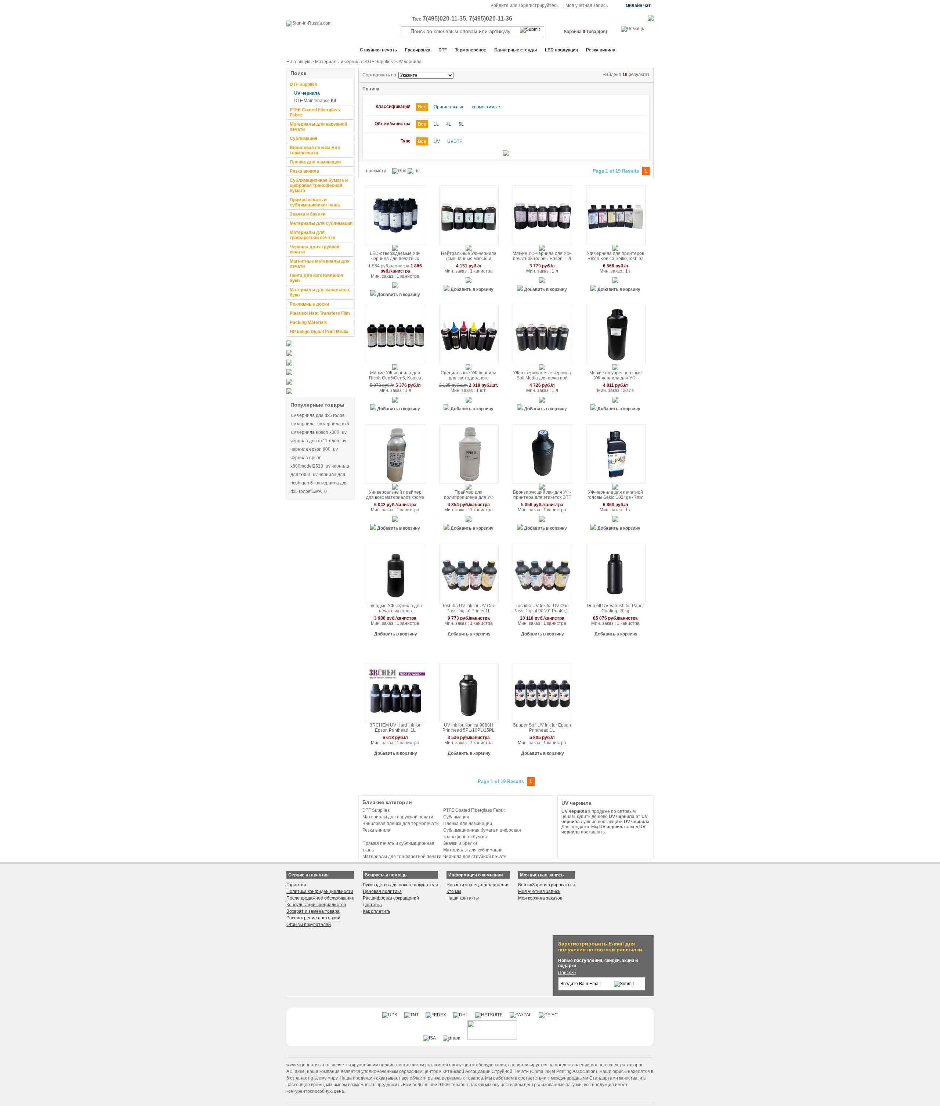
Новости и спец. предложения (478, 884)
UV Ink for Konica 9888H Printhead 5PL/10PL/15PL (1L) (468, 728)
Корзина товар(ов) (585, 31)
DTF (442, 50)
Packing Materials (308, 322)
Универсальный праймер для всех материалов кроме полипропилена (395, 495)
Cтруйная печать (378, 50)
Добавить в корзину (398, 294)
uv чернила (303, 423)
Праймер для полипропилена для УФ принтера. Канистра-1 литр (468, 495)
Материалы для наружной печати (318, 127)
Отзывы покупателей (308, 924)
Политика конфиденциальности (319, 891)
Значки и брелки (307, 214)
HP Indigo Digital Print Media (319, 331)
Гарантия (296, 884)
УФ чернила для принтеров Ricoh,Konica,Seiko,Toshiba (615, 256)
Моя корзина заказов (540, 898)
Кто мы (453, 891)
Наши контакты (462, 898)
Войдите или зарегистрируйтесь (524, 5)
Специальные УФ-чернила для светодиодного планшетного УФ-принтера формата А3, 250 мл (468, 375)
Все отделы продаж (316, 50)
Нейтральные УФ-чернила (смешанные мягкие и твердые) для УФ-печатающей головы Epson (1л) (468, 256)
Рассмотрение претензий (313, 918)
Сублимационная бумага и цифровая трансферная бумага (319, 185)
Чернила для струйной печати (314, 249)
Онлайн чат (638, 5)
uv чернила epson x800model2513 (314, 458)
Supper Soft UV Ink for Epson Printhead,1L (542, 728)
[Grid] (399, 171)
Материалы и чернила (338, 61)
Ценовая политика (382, 891)
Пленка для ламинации (315, 162)
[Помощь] (632, 28)
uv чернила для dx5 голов (317, 415)
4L (448, 124)
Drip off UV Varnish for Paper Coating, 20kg (615, 608)
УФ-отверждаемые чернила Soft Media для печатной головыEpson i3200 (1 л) (542, 375)
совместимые (486, 106)
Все (422, 106)
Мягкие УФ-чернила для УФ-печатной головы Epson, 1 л (542, 256)
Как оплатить (376, 911)
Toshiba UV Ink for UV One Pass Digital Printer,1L (468, 608)
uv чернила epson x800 (315, 432)
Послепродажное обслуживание (320, 898)
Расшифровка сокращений (391, 898)
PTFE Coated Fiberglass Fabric (315, 112)
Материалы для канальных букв (320, 292)
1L (436, 124)
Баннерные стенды (515, 50)
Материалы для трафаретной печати (312, 235)
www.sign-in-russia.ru (307, 1064)
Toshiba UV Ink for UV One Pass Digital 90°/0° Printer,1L (542, 608)
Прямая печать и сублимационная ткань (315, 202)
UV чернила (307, 93)
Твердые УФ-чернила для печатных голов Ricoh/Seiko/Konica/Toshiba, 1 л (395, 608)
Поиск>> (567, 972)
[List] (414, 171)
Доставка (372, 904)
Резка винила (600, 50)
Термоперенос (470, 50)
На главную (298, 61)
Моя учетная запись (586, 5)
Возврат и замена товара (313, 911)
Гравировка (417, 50)
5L (461, 124)
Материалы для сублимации (321, 223)
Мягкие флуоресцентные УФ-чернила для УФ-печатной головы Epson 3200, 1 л (615, 375)
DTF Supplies (379, 61)
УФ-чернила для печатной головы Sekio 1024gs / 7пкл (616, 495)
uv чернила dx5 (333, 423)
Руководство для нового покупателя (400, 884)
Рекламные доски (309, 304)
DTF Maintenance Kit (315, 100)
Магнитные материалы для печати (320, 264)
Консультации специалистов (316, 904)
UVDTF (454, 141)
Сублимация (303, 138)
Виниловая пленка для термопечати (315, 150)
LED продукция (561, 50)
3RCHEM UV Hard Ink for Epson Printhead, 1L (395, 728)
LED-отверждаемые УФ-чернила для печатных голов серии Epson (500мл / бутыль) (395, 256)
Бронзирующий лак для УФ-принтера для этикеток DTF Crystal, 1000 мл (542, 495)
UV (437, 141)
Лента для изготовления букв (316, 278)
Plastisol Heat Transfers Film (320, 313)
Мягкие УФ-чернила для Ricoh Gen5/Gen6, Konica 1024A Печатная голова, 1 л (395, 375)
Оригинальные (449, 106)
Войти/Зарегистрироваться (546, 884)
